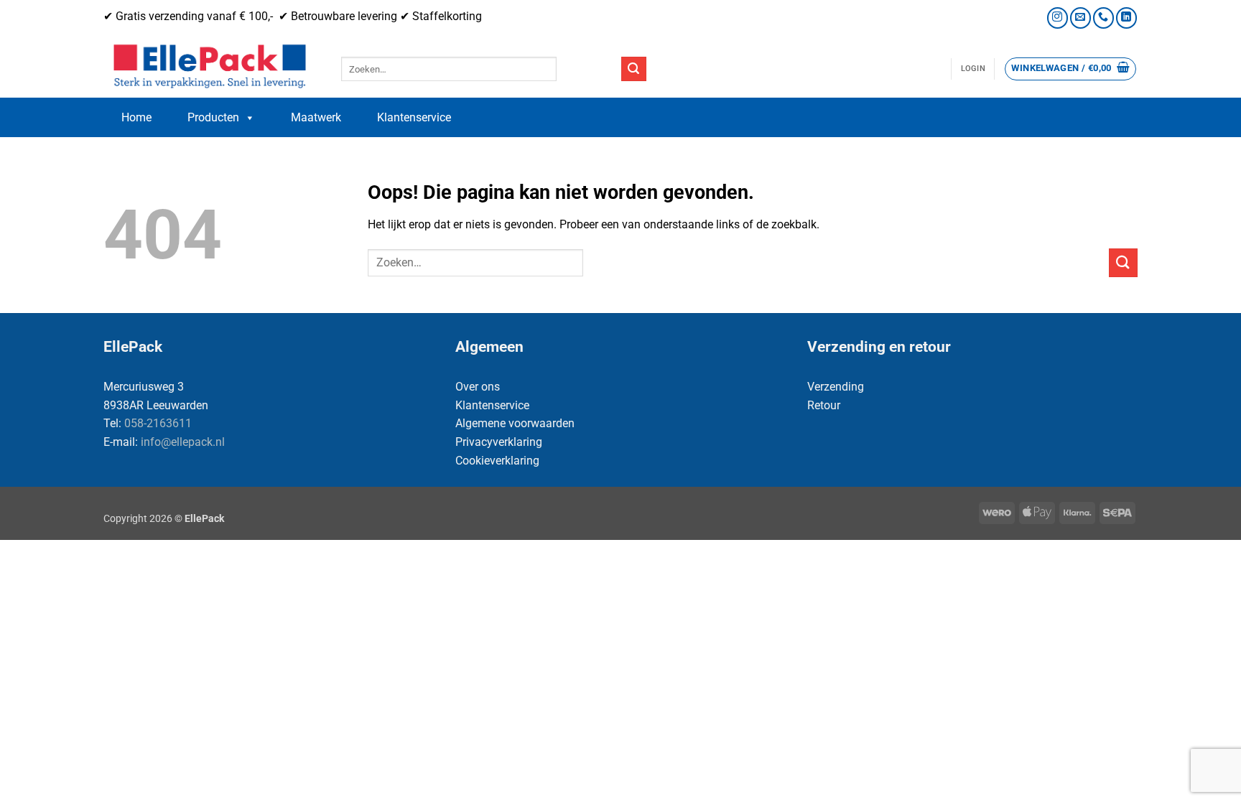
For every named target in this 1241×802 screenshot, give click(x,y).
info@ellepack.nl (183, 442)
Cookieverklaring (497, 460)
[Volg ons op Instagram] (1057, 17)
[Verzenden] (633, 69)
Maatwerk (316, 117)
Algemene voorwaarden (515, 423)
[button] (973, 69)
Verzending (835, 386)
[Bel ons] (1103, 17)
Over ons (477, 386)
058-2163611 (158, 423)
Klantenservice (414, 117)
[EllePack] (211, 67)
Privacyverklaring (498, 442)
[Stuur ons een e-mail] (1080, 17)
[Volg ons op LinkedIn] (1126, 17)
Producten (213, 117)
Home (136, 117)
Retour (823, 405)
